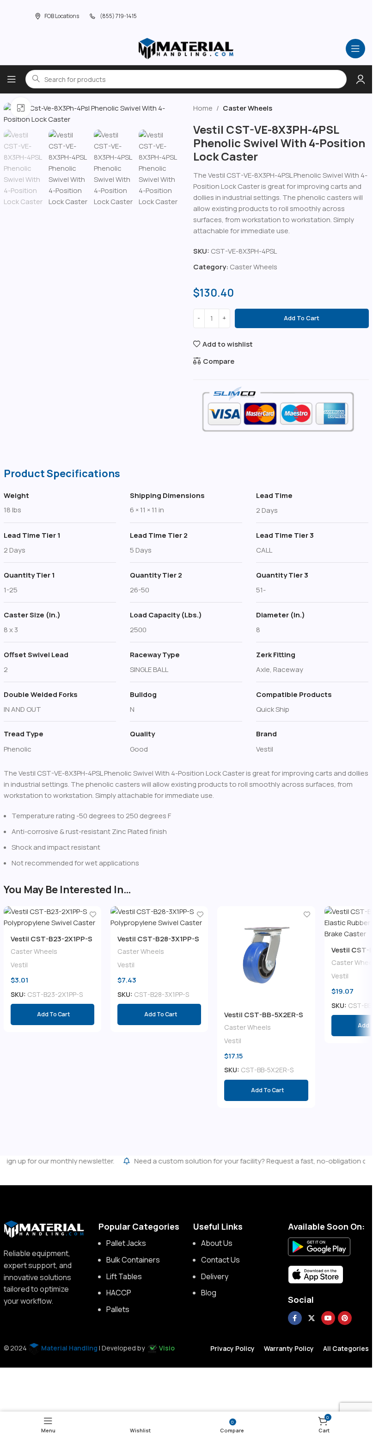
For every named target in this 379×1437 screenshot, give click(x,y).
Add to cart (301, 318)
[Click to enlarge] (21, 107)
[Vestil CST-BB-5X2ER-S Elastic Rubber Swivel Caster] (266, 955)
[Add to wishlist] (93, 914)
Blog (208, 1293)
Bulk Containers (133, 1260)
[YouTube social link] (328, 1318)
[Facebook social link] (295, 1318)
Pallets (117, 1309)
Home (203, 108)
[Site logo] (186, 48)
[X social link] (311, 1318)
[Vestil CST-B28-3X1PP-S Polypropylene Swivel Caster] (159, 917)
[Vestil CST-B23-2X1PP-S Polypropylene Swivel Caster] (52, 917)
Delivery (214, 1276)
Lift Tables (124, 1276)
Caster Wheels (247, 108)
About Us (216, 1243)
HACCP (118, 1293)
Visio (167, 1348)
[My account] (360, 79)
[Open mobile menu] (355, 48)
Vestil (19, 964)
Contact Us (220, 1260)
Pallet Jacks (126, 1243)
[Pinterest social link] (345, 1318)
